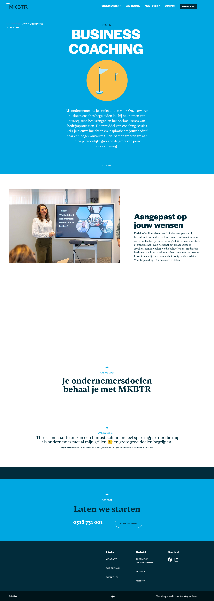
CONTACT (170, 5)
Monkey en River (188, 596)
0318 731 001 (88, 522)
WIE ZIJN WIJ (133, 5)
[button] (121, 5)
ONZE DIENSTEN (110, 5)
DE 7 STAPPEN (13, 24)
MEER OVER (151, 5)
